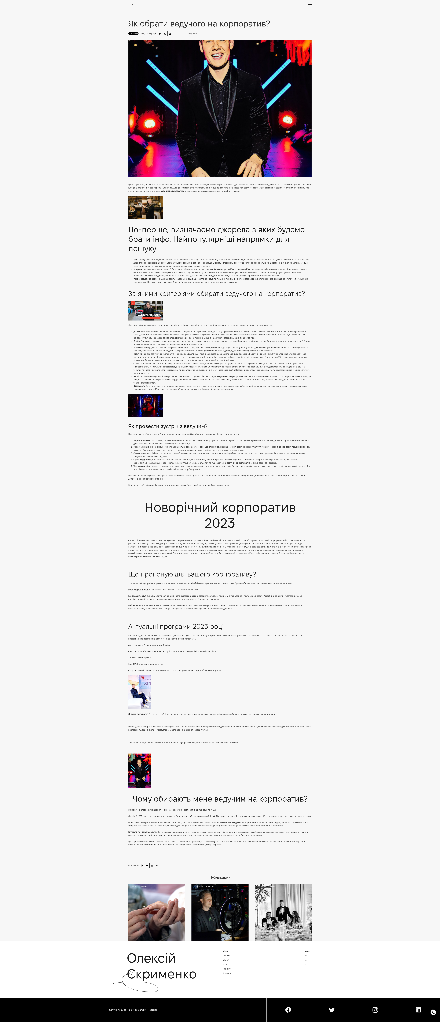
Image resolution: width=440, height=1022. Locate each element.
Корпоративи (199, 886)
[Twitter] (159, 33)
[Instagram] (164, 33)
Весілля (134, 886)
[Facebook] (154, 33)
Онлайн (226, 960)
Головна (226, 955)
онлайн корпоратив (160, 485)
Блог (225, 964)
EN (305, 960)
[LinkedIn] (170, 33)
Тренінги (227, 969)
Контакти (227, 973)
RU (305, 964)
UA (305, 955)
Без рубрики (262, 886)
